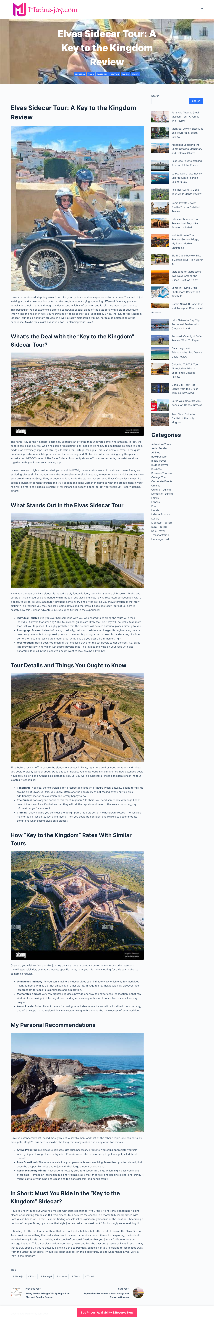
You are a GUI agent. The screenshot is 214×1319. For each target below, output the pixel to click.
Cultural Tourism (161, 489)
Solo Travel (158, 530)
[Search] (202, 9)
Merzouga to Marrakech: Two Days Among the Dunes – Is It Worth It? (186, 275)
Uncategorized (160, 539)
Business (156, 468)
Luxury (155, 518)
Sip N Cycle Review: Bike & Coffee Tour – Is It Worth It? (187, 259)
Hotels (155, 510)
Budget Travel (159, 464)
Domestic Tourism (162, 493)
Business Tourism (161, 473)
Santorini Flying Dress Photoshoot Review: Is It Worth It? (186, 292)
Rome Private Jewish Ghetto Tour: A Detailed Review (186, 207)
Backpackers (159, 456)
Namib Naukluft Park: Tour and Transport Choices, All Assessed (177, 308)
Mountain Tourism (161, 522)
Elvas (91, 74)
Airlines (155, 452)
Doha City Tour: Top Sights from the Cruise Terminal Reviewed (185, 389)
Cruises (155, 485)
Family (155, 497)
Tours (125, 74)
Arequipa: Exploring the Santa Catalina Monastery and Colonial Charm (187, 149)
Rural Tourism (159, 526)
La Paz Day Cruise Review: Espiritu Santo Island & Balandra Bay (187, 177)
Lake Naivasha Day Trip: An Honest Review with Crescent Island (186, 324)
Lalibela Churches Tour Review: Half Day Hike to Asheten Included (186, 223)
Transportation (160, 535)
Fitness (155, 502)
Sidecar (115, 74)
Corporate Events (161, 481)
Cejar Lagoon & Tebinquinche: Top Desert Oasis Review (187, 352)
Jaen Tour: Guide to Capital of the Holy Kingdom (183, 418)
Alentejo (80, 74)
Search (155, 95)
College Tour (159, 477)
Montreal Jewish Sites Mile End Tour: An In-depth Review (187, 132)
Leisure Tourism (160, 514)
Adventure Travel (161, 444)
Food (154, 506)
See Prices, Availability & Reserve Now (107, 1312)
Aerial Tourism (159, 448)
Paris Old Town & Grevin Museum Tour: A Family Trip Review (186, 116)
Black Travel (158, 460)
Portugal (102, 74)
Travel (135, 74)
